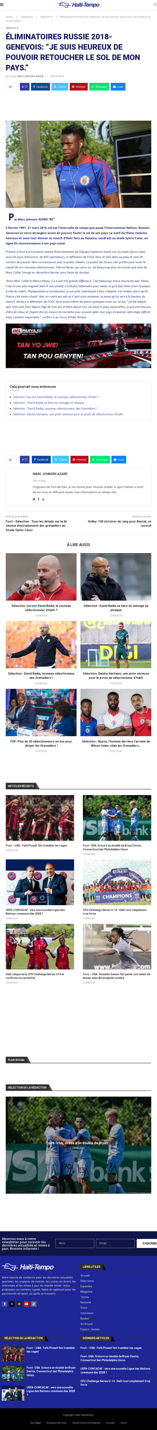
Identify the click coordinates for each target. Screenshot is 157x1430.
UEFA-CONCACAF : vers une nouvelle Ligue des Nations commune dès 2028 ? (35, 911)
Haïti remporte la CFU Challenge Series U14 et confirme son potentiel (35, 976)
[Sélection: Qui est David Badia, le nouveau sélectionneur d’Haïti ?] (41, 577)
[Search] (155, 5)
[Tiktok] (33, 1304)
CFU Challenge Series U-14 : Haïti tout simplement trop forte (115, 911)
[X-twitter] (12, 1304)
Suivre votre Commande (86, 1422)
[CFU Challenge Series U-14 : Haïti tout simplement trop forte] (117, 882)
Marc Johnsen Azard (30, 76)
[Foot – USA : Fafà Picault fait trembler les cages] (40, 818)
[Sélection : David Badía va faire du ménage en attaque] (115, 577)
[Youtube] (26, 1304)
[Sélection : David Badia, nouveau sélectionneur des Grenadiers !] (41, 644)
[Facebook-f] (4, 1304)
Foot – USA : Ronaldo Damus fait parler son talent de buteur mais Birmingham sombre (116, 976)
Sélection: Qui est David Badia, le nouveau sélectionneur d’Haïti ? (55, 397)
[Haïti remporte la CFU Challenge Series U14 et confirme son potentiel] (40, 946)
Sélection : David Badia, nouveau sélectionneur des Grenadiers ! (55, 408)
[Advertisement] (78, 104)
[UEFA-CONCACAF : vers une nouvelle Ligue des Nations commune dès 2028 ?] (40, 882)
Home (9, 16)
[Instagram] (19, 1304)
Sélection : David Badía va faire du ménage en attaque (48, 403)
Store (124, 1422)
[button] (9, 1145)
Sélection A (46, 16)
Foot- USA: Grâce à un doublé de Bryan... (79, 1143)
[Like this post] (26, 87)
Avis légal (35, 1422)
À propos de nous (57, 1422)
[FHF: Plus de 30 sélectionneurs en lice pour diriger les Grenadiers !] (41, 712)
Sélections (27, 16)
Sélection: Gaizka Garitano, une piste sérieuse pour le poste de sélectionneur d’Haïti (68, 414)
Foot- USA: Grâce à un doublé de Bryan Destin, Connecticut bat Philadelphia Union (112, 847)
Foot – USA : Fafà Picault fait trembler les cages (36, 845)
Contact (110, 1422)
